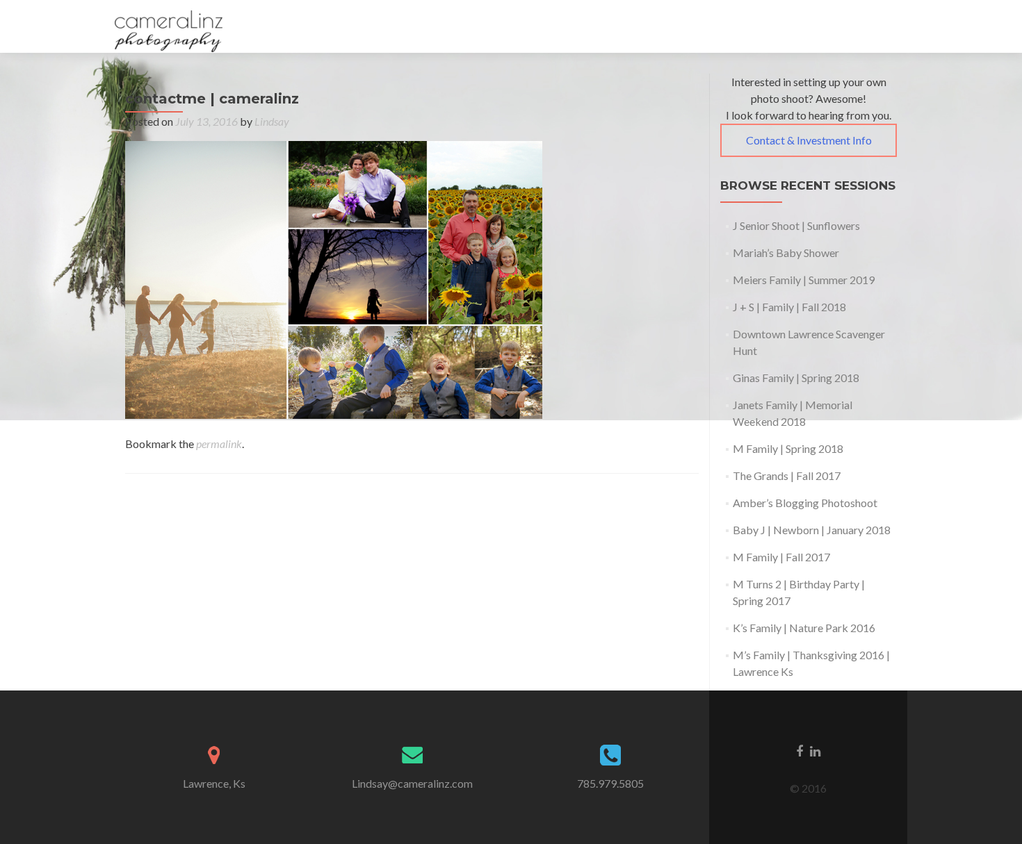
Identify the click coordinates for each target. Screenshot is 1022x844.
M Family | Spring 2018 (788, 448)
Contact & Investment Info (809, 140)
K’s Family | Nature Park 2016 (804, 627)
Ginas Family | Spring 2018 (796, 377)
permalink (219, 443)
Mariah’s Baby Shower (786, 252)
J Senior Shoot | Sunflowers (796, 225)
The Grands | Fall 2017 (787, 475)
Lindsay (271, 121)
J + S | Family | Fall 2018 (789, 306)
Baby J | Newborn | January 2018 (812, 529)
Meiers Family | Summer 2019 (804, 279)
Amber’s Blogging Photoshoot (805, 502)
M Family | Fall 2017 (781, 556)
